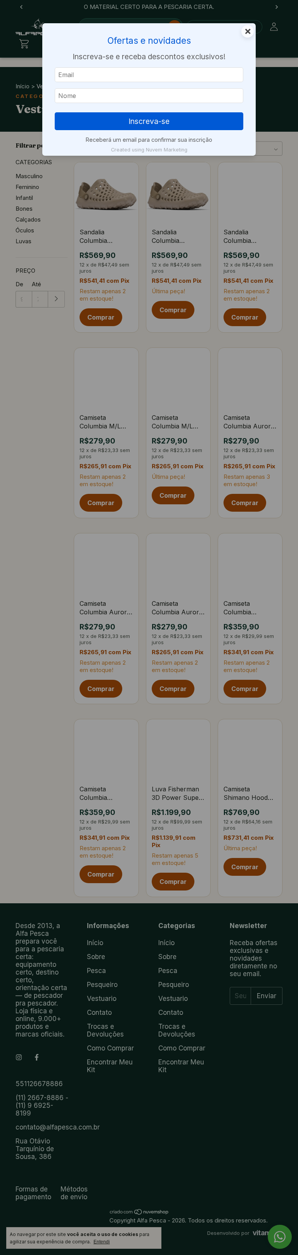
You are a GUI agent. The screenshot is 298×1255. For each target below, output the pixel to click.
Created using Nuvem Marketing (149, 150)
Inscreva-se (149, 121)
